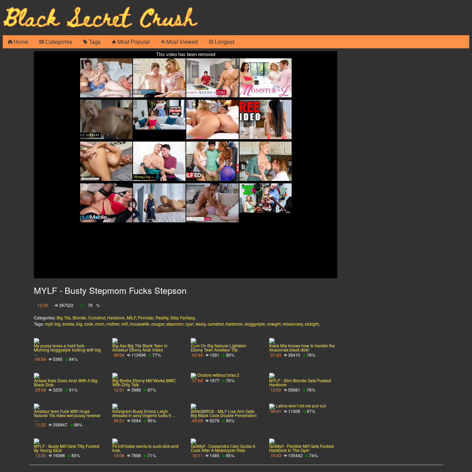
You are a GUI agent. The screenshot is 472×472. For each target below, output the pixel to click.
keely (201, 324)
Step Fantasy (182, 317)
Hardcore (116, 317)
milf (124, 324)
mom (99, 324)
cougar (157, 324)
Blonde (79, 317)
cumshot (216, 324)
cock (88, 324)
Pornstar (145, 317)
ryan (190, 324)
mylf (49, 324)
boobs (68, 324)
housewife (139, 324)
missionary (293, 324)
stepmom (174, 324)
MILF (131, 317)
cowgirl (274, 324)
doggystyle (255, 324)
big (57, 324)
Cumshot (96, 317)
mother (112, 324)
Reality (161, 317)
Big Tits (63, 317)
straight (312, 324)
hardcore (234, 324)
